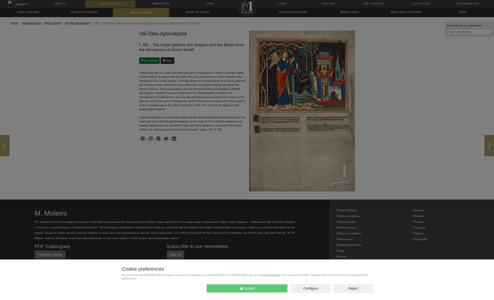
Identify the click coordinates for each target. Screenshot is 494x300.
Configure (310, 288)
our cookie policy (271, 275)
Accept (249, 288)
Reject (353, 288)
